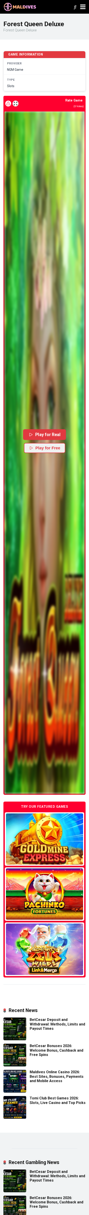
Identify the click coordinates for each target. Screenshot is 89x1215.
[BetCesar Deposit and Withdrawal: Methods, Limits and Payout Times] (14, 1039)
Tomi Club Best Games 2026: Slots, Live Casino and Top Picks (58, 1100)
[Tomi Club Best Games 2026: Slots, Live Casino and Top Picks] (14, 1117)
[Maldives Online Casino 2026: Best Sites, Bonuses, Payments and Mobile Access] (14, 1091)
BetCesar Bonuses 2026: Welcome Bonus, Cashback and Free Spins (56, 1050)
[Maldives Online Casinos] (20, 6)
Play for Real (48, 434)
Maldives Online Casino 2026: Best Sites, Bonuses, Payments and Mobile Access (57, 1076)
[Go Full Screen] (15, 103)
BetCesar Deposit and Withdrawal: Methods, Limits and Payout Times (57, 1024)
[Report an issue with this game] (8, 103)
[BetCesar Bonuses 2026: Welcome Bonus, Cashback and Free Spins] (14, 1065)
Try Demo (44, 839)
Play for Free (47, 448)
